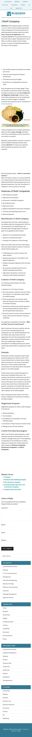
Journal (5, 625)
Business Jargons (17, 729)
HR (3, 715)
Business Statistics (8, 704)
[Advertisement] (16, 58)
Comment (4, 508)
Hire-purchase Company (12, 482)
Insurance (6, 590)
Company (7, 477)
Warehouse (6, 670)
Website (3, 540)
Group (4, 608)
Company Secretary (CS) (12, 489)
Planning (5, 570)
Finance (5, 711)
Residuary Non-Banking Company (15, 480)
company (4, 28)
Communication (7, 635)
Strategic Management (10, 594)
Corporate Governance (9, 649)
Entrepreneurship (8, 621)
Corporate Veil (7, 663)
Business (5, 611)
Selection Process (8, 597)
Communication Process (10, 566)
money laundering (6, 104)
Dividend (5, 656)
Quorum (5, 659)
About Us (13, 731)
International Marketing (10, 580)
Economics (6, 708)
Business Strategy (8, 583)
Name (3, 525)
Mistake (5, 673)
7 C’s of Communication (10, 573)
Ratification (6, 677)
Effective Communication (10, 587)
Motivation (6, 632)
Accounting (6, 615)
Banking (5, 694)
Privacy (19, 731)
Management (7, 577)
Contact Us (25, 729)
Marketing (6, 718)
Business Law (7, 701)
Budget (5, 618)
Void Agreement (7, 680)
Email (3, 532)
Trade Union (6, 666)
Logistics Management (9, 653)
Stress (5, 639)
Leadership (6, 628)
